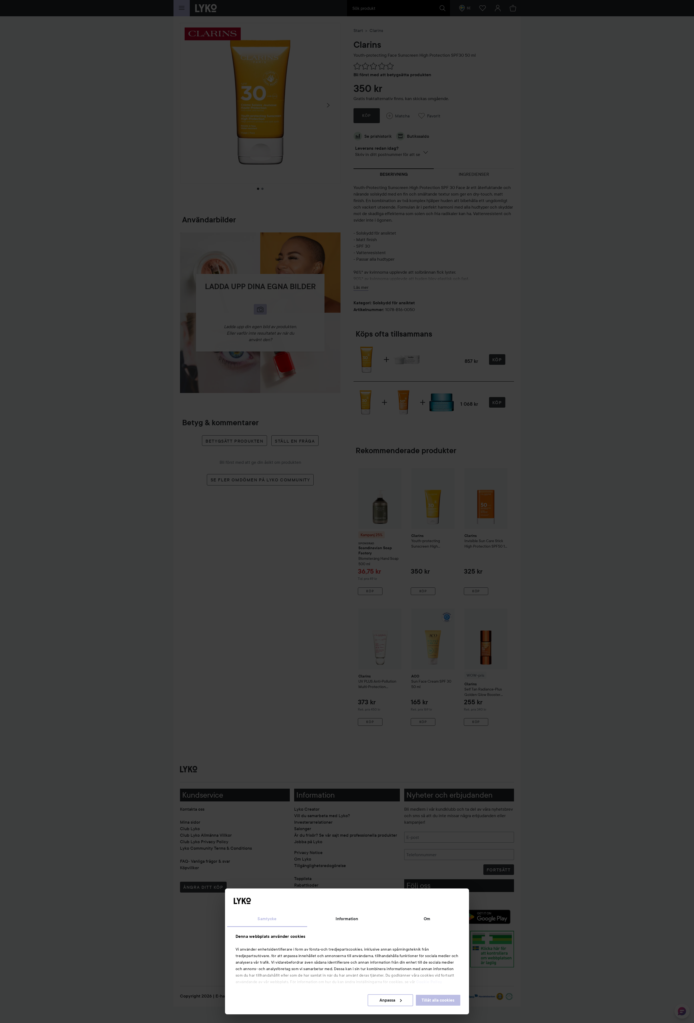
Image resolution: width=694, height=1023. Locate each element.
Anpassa (387, 1000)
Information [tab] (347, 918)
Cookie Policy (429, 982)
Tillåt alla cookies (438, 1000)
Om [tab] (427, 918)
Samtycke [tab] (267, 918)
